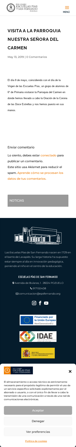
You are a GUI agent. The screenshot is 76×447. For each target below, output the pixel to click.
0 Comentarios (36, 57)
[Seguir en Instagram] (34, 303)
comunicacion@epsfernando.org (39, 293)
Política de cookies (36, 441)
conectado (49, 155)
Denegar (38, 421)
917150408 (39, 288)
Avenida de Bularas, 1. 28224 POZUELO (39, 282)
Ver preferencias (38, 432)
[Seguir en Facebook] (40, 303)
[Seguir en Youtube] (46, 303)
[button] (70, 371)
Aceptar (38, 410)
